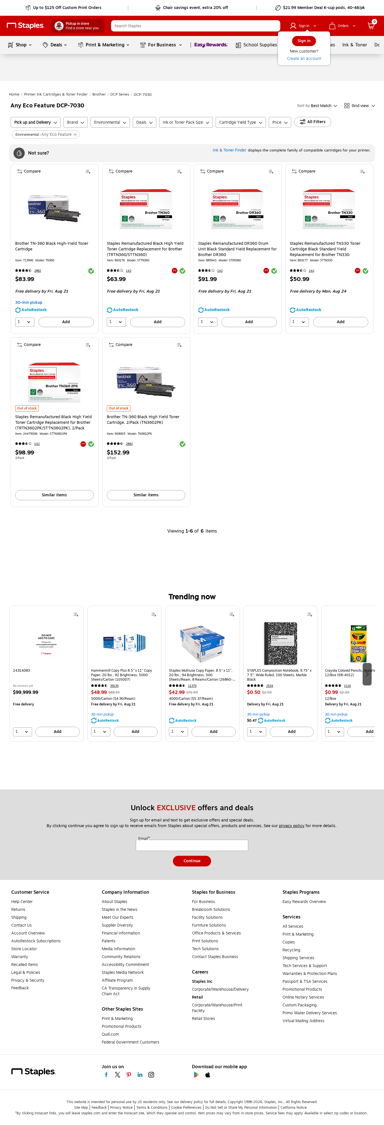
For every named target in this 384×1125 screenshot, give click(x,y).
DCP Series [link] (119, 94)
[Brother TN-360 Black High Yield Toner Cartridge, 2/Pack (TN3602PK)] (146, 382)
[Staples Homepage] (25, 26)
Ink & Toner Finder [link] (229, 150)
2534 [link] (269, 686)
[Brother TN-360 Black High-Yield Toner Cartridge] (54, 208)
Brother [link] (99, 94)
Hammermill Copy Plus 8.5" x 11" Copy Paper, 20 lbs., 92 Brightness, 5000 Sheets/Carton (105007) (121, 675)
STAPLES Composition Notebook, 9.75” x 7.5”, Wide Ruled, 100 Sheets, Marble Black (279, 675)
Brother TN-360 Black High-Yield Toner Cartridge (51, 246)
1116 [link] (347, 686)
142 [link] (128, 271)
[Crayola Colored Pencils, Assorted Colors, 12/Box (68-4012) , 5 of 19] (358, 643)
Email (143, 838)
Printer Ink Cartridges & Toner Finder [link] (56, 94)
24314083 (21, 670)
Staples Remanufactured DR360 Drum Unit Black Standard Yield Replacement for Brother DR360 (237, 249)
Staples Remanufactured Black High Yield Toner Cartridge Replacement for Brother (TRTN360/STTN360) (145, 249)
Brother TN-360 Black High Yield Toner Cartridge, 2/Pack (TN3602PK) (143, 419)
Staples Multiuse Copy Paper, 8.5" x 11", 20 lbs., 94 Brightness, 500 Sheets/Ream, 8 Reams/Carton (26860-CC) (200, 675)
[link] (64, 7)
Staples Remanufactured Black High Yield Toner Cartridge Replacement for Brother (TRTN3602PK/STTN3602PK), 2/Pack (53, 422)
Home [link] (14, 94)
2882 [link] (37, 271)
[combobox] (195, 25)
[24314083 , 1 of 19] (46, 643)
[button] (275, 26)
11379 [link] (192, 686)
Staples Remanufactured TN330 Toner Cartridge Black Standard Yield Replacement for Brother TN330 (325, 249)
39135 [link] (114, 686)
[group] (46, 673)
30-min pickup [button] (28, 302)
